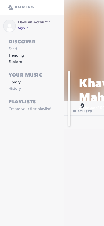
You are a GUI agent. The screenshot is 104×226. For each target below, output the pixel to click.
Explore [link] (15, 62)
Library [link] (15, 82)
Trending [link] (16, 55)
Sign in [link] (23, 28)
